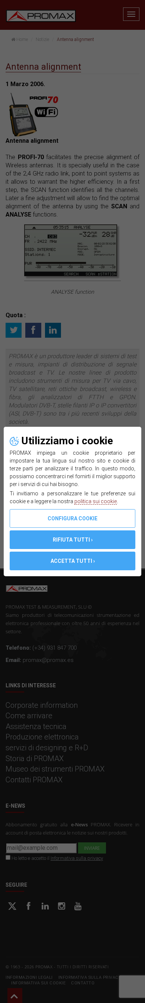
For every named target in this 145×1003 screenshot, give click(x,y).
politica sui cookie (95, 501)
